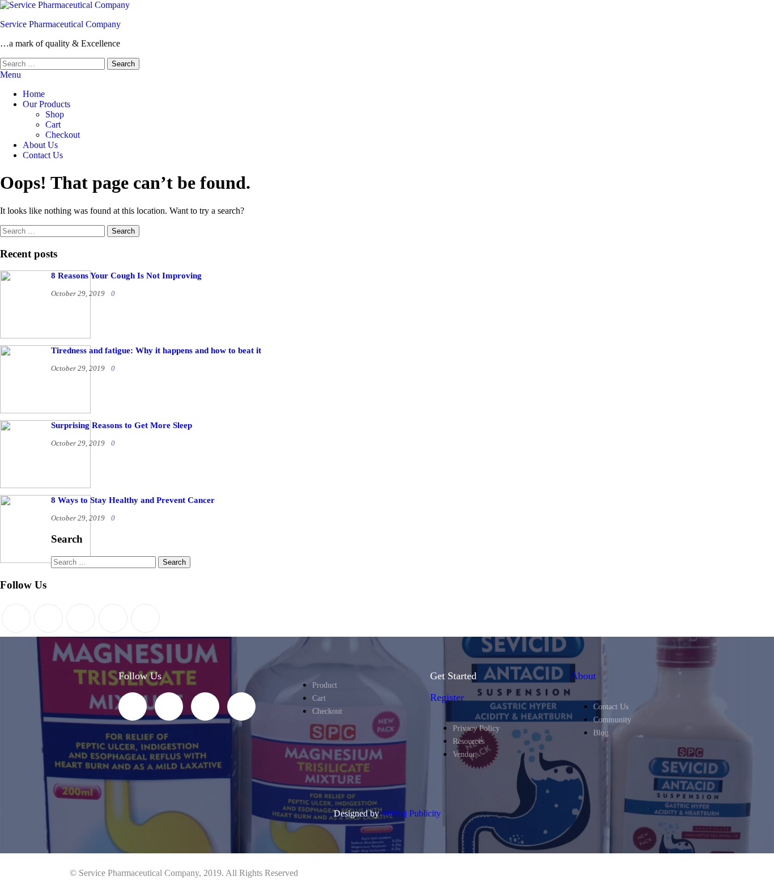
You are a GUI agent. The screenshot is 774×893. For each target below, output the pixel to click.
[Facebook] (48, 618)
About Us (40, 145)
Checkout (62, 134)
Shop (54, 114)
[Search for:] (53, 63)
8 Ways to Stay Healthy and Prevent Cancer (133, 500)
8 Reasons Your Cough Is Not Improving (126, 275)
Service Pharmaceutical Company (60, 24)
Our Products (46, 104)
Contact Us (43, 155)
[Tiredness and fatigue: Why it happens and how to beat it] (45, 410)
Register (447, 697)
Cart (53, 124)
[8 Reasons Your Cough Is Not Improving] (45, 335)
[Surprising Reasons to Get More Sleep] (45, 485)
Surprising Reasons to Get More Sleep (121, 425)
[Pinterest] (80, 618)
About (583, 676)
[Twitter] (16, 618)
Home (34, 94)
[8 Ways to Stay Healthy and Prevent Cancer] (45, 560)
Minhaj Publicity (411, 813)
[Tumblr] (145, 618)
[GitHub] (113, 618)
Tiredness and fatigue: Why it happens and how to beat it (156, 350)
